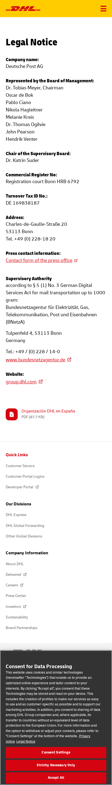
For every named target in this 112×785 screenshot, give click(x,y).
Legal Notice (25, 741)
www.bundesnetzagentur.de (35, 360)
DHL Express (16, 514)
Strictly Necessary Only (56, 765)
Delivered (14, 574)
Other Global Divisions (24, 536)
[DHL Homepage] (23, 8)
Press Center (16, 595)
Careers (12, 585)
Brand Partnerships (21, 628)
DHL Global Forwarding (25, 525)
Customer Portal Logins (25, 476)
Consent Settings (56, 752)
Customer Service (20, 466)
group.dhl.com (21, 382)
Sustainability (17, 617)
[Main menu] (103, 8)
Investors (14, 606)
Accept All (56, 777)
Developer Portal (20, 487)
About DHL (15, 564)
